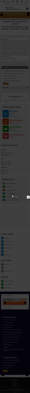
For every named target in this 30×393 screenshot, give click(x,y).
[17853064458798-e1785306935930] (15, 196)
